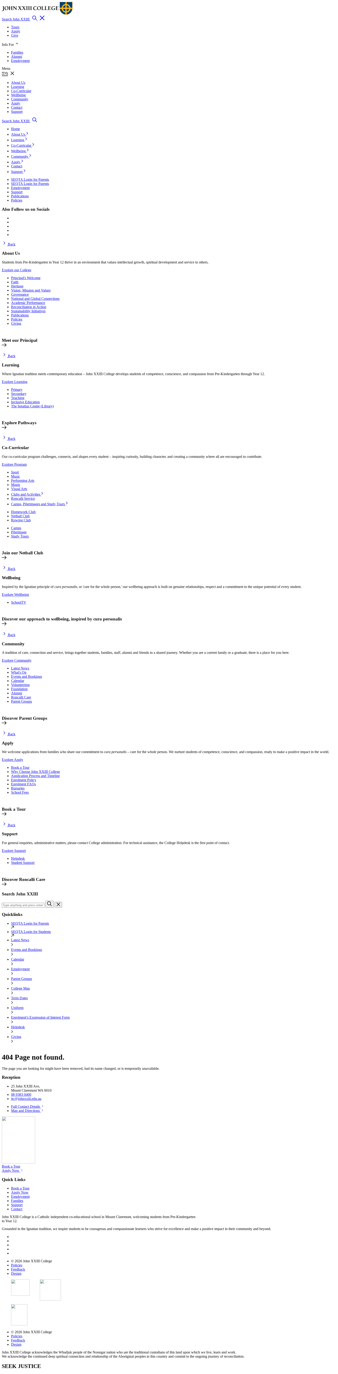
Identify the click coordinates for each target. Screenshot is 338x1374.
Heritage (17, 286)
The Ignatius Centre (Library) (32, 406)
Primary (17, 390)
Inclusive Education (25, 402)
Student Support (22, 863)
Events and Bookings (26, 676)
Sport (15, 472)
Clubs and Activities (26, 494)
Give (14, 35)
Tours (15, 27)
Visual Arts (19, 489)
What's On (18, 672)
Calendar (17, 681)
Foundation (19, 689)
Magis (15, 485)
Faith (14, 282)
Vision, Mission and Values (31, 290)
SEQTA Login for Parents (30, 923)
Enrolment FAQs (23, 784)
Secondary (18, 394)
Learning (18, 140)
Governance (20, 294)
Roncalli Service (23, 498)
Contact (16, 166)
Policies (16, 319)
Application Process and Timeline (35, 776)
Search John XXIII (16, 19)
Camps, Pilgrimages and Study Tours (38, 504)
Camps (16, 528)
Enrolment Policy (23, 780)
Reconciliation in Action (28, 307)
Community (20, 156)
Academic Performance (28, 303)
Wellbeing (19, 151)
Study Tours (20, 536)
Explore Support (14, 851)
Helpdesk (18, 858)
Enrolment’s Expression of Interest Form (40, 1017)
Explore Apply (12, 760)
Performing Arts (22, 480)
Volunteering (20, 685)
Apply (15, 31)
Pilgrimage (19, 532)
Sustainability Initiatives (28, 311)
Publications (20, 315)
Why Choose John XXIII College (35, 772)
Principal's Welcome (25, 278)
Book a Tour (20, 767)
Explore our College (16, 270)
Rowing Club (21, 520)
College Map (20, 988)
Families (17, 52)
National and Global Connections (35, 299)
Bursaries (18, 788)
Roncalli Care (21, 697)
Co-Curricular (21, 145)
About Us (18, 134)
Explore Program (14, 464)
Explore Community (17, 660)
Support (17, 172)
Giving (16, 323)
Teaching (17, 398)
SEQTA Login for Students (31, 932)
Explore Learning (14, 382)
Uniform (17, 1008)
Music (15, 476)
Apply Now (11, 1170)
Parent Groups (21, 701)
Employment (20, 61)
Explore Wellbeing (15, 594)
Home (15, 129)
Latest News (20, 668)
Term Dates (19, 998)
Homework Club (23, 512)
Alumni (16, 56)
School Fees (20, 792)
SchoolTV (18, 602)
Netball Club (20, 516)
